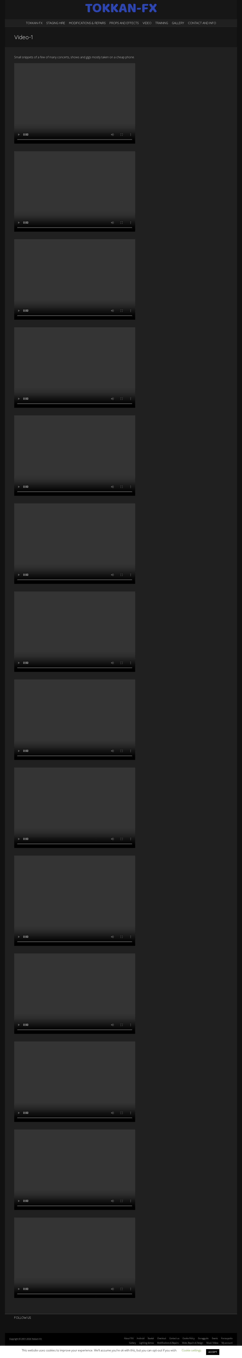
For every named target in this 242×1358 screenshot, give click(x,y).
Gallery (178, 23)
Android (140, 1338)
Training (161, 23)
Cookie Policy (189, 1338)
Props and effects (124, 23)
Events (215, 1338)
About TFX (128, 1338)
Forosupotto (227, 1338)
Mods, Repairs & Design (192, 1342)
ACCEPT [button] (212, 1352)
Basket (151, 1338)
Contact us (174, 1338)
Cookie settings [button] (191, 1350)
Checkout (161, 1338)
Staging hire (55, 23)
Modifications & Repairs (87, 23)
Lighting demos (146, 1342)
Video (147, 23)
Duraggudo (203, 1338)
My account (227, 1342)
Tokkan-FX (34, 23)
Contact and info (202, 23)
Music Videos (212, 1342)
